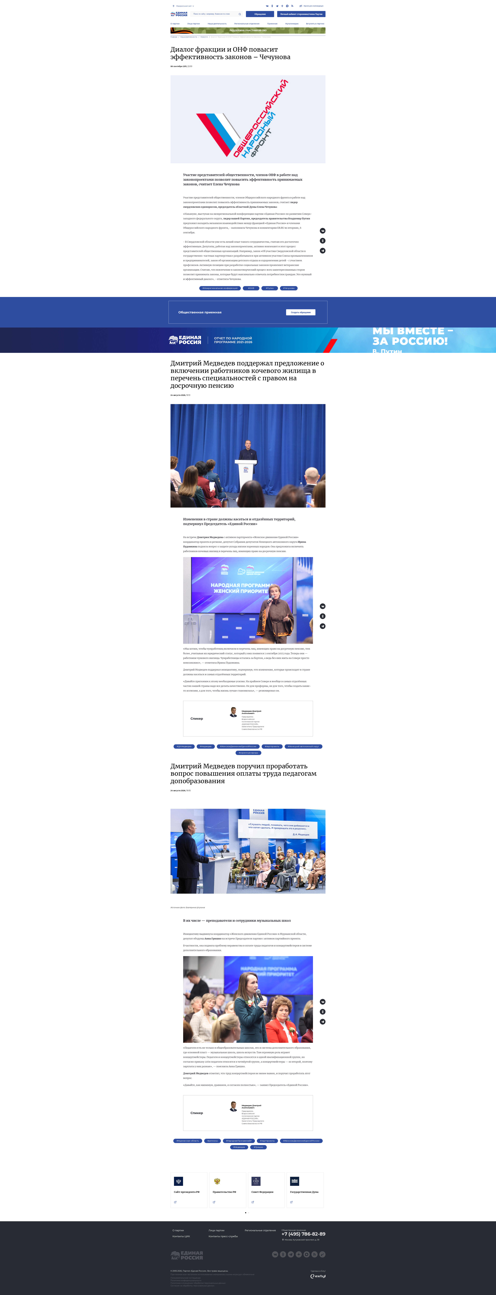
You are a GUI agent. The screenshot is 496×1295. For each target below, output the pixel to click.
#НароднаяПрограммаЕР (239, 1141)
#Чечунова (288, 288)
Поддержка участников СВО (248, 30)
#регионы (212, 1141)
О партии (175, 24)
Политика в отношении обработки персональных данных (198, 1283)
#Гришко (258, 1147)
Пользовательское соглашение (186, 1278)
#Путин (270, 288)
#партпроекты (272, 746)
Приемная (272, 24)
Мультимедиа (291, 24)
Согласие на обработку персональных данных (192, 1286)
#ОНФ (251, 288)
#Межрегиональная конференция (220, 288)
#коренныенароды (248, 753)
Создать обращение (301, 312)
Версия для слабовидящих (313, 6)
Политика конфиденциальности (186, 1280)
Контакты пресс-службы (223, 1236)
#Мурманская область (188, 1141)
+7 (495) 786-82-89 (304, 1234)
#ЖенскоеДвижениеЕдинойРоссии (238, 746)
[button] (245, 1212)
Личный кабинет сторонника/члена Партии (301, 14)
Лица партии (193, 24)
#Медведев (206, 746)
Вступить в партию (315, 24)
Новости (204, 37)
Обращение (260, 14)
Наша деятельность (217, 24)
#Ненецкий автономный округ (303, 746)
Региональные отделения (246, 24)
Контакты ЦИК (181, 1236)
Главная (174, 37)
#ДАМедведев (184, 746)
